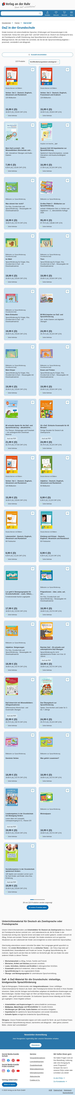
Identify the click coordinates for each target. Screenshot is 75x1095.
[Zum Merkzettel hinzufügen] (33, 70)
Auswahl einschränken (38, 54)
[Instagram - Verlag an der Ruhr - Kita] (3, 1071)
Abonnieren (36, 1045)
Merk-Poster (19, 1007)
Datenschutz (58, 1090)
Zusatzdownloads (36, 1065)
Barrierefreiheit (68, 1093)
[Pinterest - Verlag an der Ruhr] (13, 1060)
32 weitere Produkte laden (37, 907)
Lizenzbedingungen (37, 1061)
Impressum (67, 1090)
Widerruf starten (9, 1084)
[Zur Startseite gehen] (19, 5)
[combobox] (19, 13)
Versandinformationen (37, 1058)
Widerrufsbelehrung (37, 1069)
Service (33, 1054)
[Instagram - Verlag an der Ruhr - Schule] (3, 1060)
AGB (50, 1090)
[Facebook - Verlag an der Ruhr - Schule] (8, 1060)
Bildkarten (9, 1007)
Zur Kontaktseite (59, 1081)
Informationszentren (37, 1073)
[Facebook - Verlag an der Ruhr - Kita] (8, 1071)
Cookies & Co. (35, 1080)
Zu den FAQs (58, 1078)
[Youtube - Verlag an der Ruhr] (18, 1060)
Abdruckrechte (35, 1076)
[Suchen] (40, 13)
